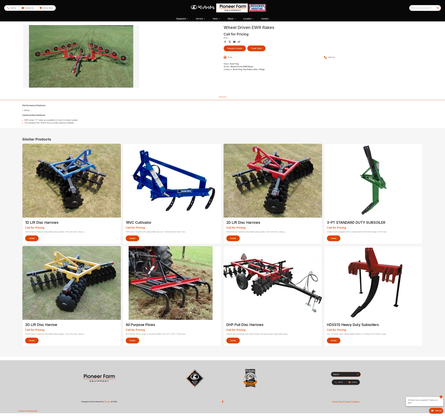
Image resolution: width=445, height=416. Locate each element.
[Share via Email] (234, 41)
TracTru (107, 402)
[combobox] (425, 8)
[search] (438, 8)
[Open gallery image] (81, 56)
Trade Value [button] (256, 48)
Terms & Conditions (352, 402)
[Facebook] (222, 402)
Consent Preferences (28, 411)
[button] (11, 8)
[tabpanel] (122, 56)
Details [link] (32, 238)
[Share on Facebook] (225, 41)
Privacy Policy (337, 402)
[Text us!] (436, 411)
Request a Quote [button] (234, 48)
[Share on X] (229, 41)
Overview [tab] (222, 97)
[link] (46, 8)
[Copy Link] (239, 41)
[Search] (358, 374)
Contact (265, 18)
